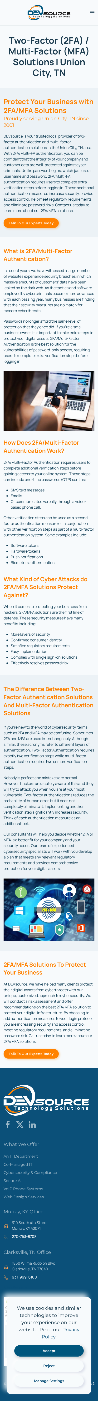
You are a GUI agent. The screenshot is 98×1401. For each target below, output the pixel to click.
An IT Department (21, 1156)
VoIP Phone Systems (23, 1189)
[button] (92, 12)
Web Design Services (24, 1197)
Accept (49, 1350)
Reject (49, 1366)
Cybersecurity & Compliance (30, 1172)
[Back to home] (49, 12)
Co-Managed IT (18, 1164)
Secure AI (13, 1180)
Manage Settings (49, 1381)
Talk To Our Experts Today (31, 223)
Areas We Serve (15, 1287)
